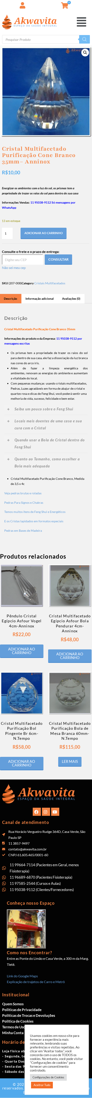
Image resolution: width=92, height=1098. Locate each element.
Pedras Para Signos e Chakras (23, 502)
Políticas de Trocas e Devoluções (28, 1015)
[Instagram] (46, 812)
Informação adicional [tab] (39, 298)
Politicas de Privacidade (22, 1009)
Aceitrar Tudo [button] (42, 1085)
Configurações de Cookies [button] (48, 1077)
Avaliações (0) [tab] (71, 298)
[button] (82, 22)
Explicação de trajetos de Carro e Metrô (36, 982)
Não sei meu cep (14, 268)
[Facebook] (37, 812)
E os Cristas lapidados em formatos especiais (33, 521)
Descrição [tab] (10, 298)
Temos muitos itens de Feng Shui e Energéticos (34, 512)
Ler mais (70, 761)
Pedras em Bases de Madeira (23, 530)
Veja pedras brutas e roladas (23, 493)
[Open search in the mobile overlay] (46, 39)
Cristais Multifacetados (49, 283)
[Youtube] (55, 812)
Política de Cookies (17, 1021)
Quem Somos (13, 1004)
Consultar (58, 259)
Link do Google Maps (22, 976)
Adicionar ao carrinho (43, 233)
